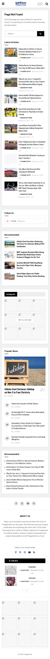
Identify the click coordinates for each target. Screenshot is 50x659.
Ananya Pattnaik (26, 87)
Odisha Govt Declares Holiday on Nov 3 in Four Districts (19, 391)
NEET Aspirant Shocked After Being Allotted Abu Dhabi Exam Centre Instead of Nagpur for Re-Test (30, 254)
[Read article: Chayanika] (11, 570)
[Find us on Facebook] (16, 503)
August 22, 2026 (38, 58)
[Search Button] (47, 3)
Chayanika (32, 567)
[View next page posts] (27, 590)
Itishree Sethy (25, 58)
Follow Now (25, 320)
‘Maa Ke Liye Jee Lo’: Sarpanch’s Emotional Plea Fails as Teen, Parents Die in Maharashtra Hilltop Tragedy (32, 82)
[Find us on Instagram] (25, 552)
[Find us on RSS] (34, 503)
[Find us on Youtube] (28, 503)
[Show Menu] (3, 4)
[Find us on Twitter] (22, 504)
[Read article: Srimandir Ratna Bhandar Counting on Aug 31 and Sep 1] (10, 158)
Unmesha (32, 578)
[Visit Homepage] (20, 3)
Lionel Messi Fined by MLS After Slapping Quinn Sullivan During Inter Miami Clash (31, 128)
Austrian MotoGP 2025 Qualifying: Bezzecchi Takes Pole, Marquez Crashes (30, 265)
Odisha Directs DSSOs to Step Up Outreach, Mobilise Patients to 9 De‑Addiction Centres (30, 52)
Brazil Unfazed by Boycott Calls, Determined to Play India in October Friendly (31, 112)
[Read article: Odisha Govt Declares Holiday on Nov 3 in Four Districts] (25, 371)
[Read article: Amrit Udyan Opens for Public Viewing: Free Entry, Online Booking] (9, 276)
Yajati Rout (25, 570)
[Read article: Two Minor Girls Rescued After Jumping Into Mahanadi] (10, 172)
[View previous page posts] (23, 590)
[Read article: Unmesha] (11, 581)
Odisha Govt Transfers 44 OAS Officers (25, 404)
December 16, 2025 (37, 570)
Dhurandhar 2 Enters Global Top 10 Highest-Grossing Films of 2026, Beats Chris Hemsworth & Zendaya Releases (28, 425)
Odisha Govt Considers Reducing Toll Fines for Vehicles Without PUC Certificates (30, 243)
